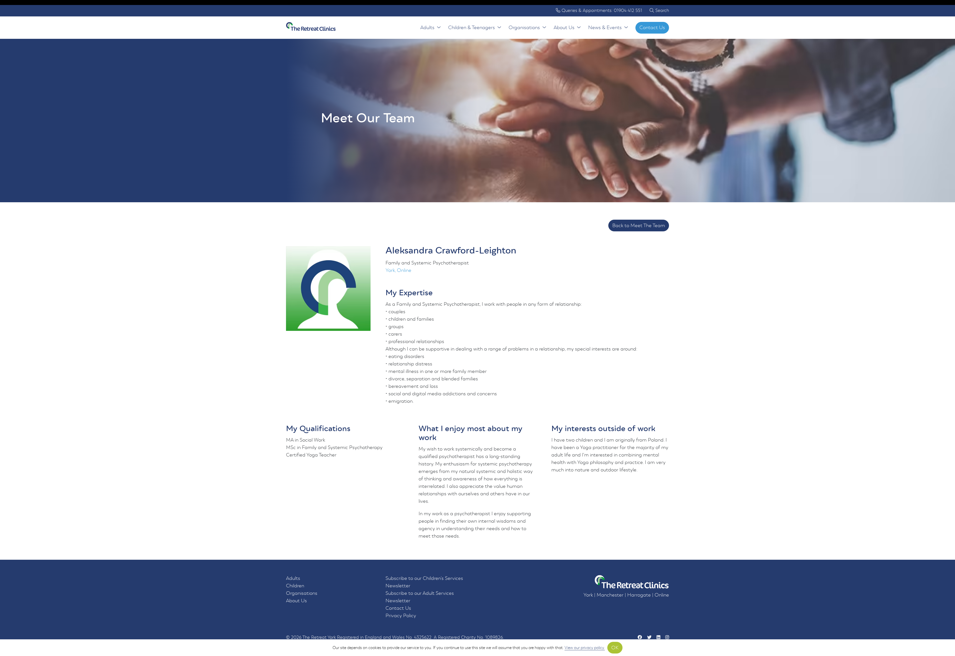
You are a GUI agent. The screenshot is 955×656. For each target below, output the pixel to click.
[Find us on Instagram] (667, 637)
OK (615, 648)
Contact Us (652, 27)
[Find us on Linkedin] (658, 637)
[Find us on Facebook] (640, 637)
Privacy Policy (400, 615)
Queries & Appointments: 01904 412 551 (601, 10)
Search (661, 10)
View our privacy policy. (585, 647)
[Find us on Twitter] (649, 637)
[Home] (311, 27)
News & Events (605, 27)
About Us (564, 27)
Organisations (524, 27)
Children (295, 586)
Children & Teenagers (471, 27)
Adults (427, 27)
